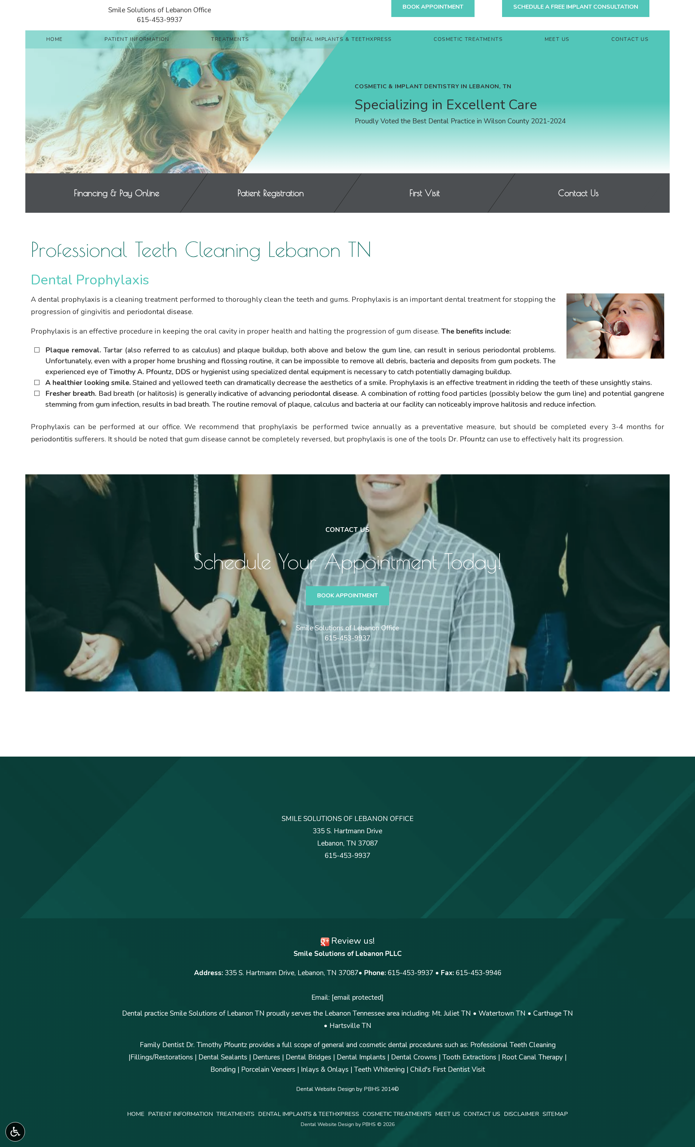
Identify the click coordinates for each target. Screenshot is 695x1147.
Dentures (266, 1057)
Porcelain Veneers (268, 1069)
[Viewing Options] (15, 1132)
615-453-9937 (159, 20)
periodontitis (52, 439)
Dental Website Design (325, 1089)
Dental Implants (361, 1057)
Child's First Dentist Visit (447, 1069)
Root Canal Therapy (532, 1057)
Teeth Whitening (379, 1069)
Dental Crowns (414, 1057)
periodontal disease (159, 312)
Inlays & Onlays (325, 1069)
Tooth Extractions (469, 1057)
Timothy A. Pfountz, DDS (149, 372)
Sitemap (555, 1114)
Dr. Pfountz (466, 439)
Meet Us (557, 39)
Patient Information (137, 39)
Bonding (223, 1069)
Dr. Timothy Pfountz (216, 1045)
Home (54, 39)
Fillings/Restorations (161, 1057)
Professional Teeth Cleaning (513, 1045)
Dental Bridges (308, 1057)
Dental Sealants (222, 1057)
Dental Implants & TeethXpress (341, 39)
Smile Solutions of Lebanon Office (159, 10)
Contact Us (630, 39)
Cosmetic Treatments (468, 39)
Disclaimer (521, 1114)
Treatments (230, 39)
